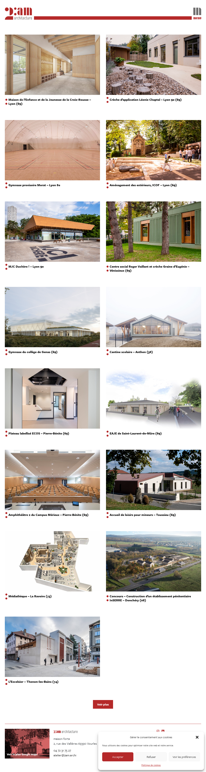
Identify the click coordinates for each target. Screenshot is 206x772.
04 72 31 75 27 (62, 750)
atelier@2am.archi (65, 755)
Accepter (117, 757)
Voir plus (103, 704)
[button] (197, 737)
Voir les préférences (184, 757)
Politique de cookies (151, 765)
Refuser (151, 757)
